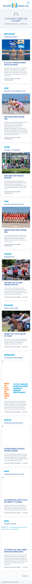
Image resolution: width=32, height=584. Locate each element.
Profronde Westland (9, 257)
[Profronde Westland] (16, 269)
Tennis (6, 471)
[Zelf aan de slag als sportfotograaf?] (16, 370)
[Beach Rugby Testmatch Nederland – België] (16, 104)
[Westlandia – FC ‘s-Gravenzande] (16, 163)
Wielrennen (8, 253)
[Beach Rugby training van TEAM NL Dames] (16, 217)
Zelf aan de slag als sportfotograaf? (13, 358)
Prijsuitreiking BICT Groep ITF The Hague (14, 474)
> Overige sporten (9, 33)
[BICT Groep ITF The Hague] (16, 536)
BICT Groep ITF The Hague (10, 524)
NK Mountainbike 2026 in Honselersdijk (13, 423)
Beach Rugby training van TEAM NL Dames (14, 204)
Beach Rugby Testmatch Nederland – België (14, 91)
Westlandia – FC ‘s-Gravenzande (12, 150)
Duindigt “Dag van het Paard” (11, 308)
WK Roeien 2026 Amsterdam (10, 37)
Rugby (6, 88)
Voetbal (7, 147)
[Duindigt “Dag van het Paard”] (16, 321)
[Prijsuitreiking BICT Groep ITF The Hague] (16, 487)
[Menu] (28, 3)
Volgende (24, 576)
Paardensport (8, 305)
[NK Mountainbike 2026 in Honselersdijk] (16, 436)
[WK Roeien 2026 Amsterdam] (16, 49)
